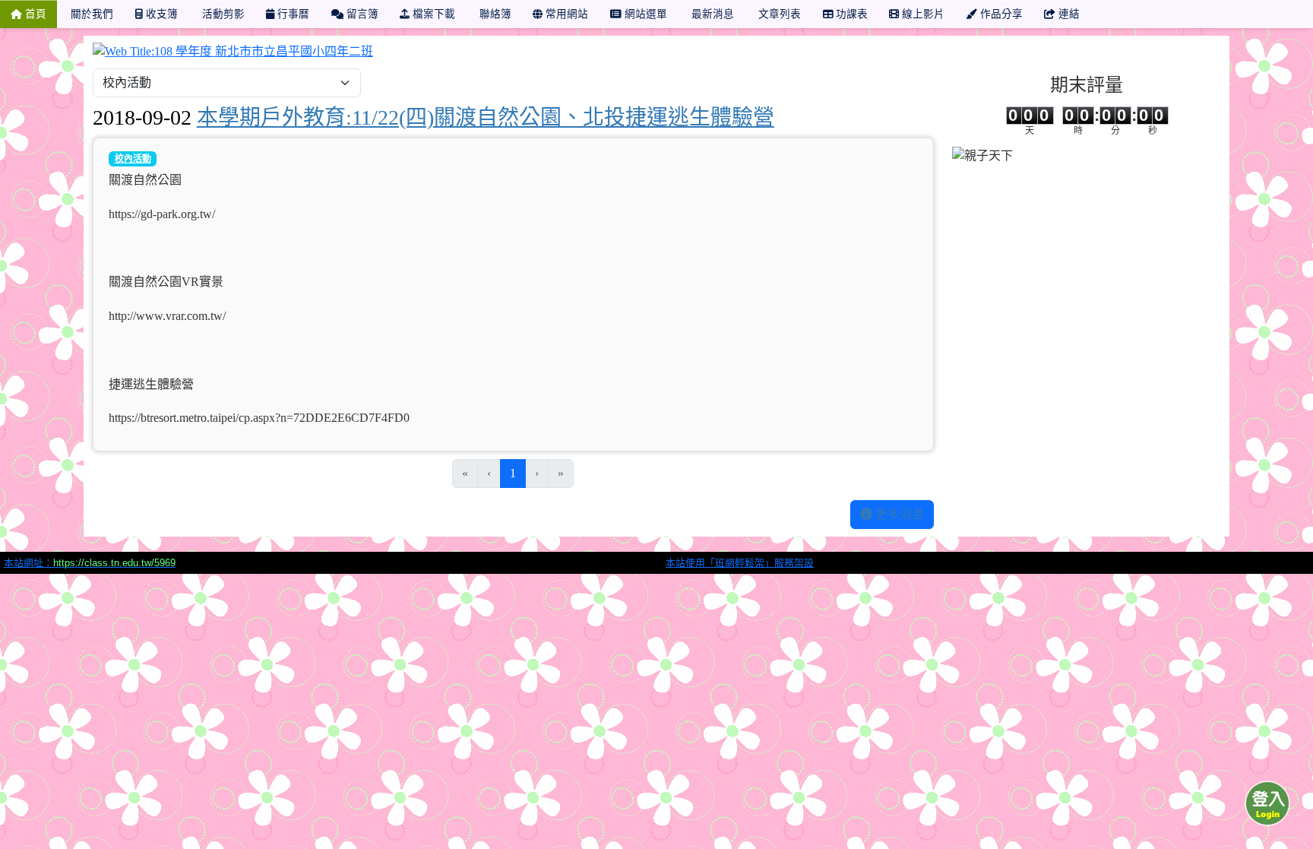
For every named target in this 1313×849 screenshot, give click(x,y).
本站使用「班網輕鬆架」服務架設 (740, 563)
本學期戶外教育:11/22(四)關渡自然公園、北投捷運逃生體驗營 (485, 117)
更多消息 (898, 514)
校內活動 (133, 159)
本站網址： (90, 563)
